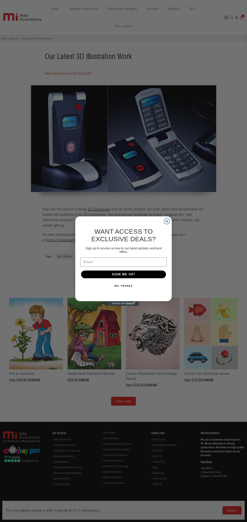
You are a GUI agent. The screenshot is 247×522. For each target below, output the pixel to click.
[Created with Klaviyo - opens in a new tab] (123, 303)
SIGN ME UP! (123, 274)
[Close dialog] (167, 221)
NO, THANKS (123, 286)
